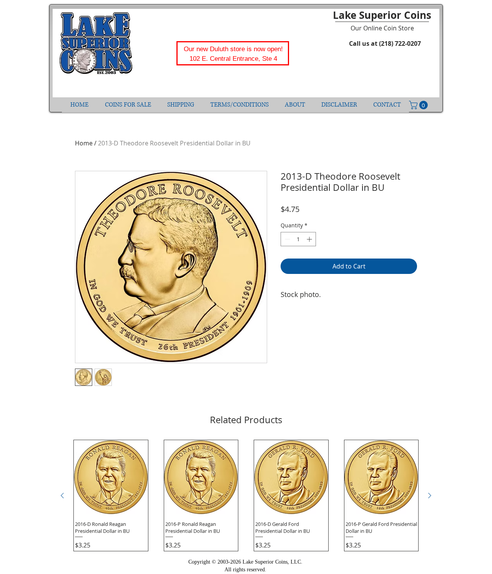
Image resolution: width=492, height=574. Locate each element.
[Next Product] (429, 495)
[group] (246, 495)
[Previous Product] (62, 495)
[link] (419, 105)
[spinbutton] (298, 239)
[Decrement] (286, 239)
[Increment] (310, 239)
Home (84, 143)
